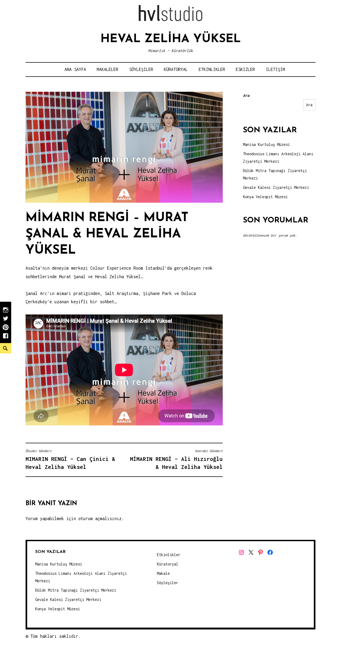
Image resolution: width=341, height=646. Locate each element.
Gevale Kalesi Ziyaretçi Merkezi (276, 187)
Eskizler (245, 69)
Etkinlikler (212, 69)
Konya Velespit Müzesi (265, 196)
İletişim (275, 69)
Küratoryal (176, 69)
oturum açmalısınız (99, 518)
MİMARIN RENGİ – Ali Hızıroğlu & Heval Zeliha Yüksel (176, 459)
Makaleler (107, 69)
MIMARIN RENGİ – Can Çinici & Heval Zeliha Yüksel (70, 459)
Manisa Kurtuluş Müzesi (266, 144)
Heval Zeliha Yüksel (170, 39)
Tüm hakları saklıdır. (55, 636)
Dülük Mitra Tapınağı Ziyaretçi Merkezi (75, 590)
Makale (163, 573)
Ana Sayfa (75, 69)
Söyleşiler (141, 69)
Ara (246, 95)
